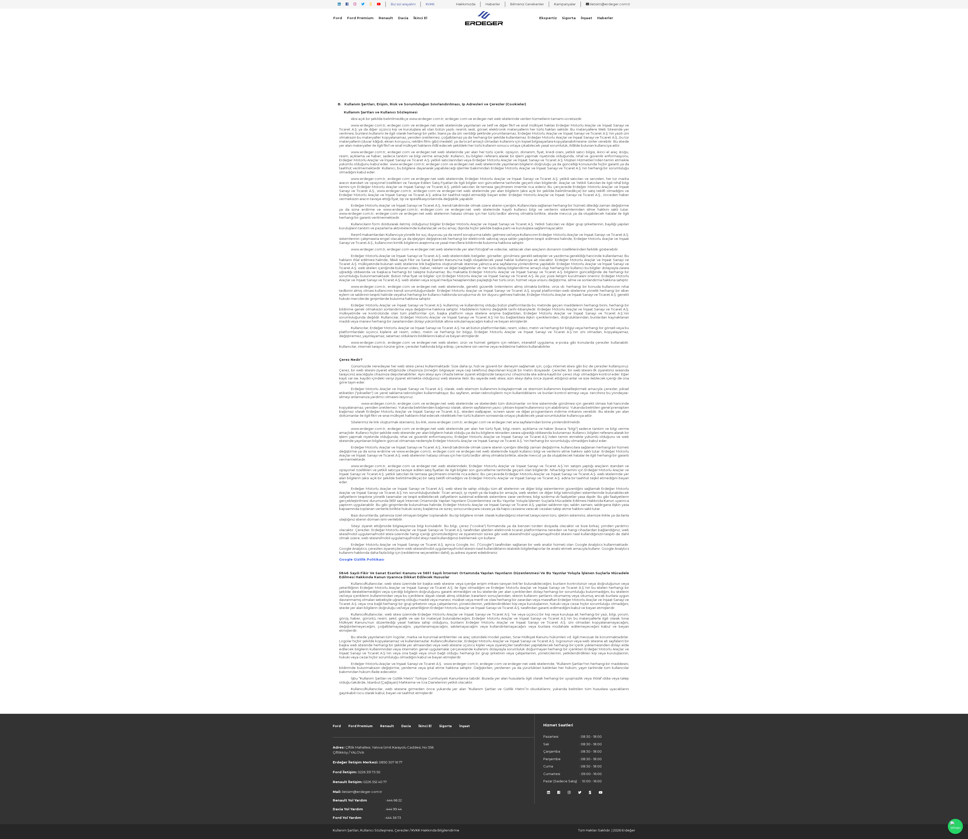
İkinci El (420, 18)
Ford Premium (360, 18)
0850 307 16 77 (390, 762)
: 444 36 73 (367, 818)
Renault (386, 18)
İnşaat (586, 18)
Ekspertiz (548, 18)
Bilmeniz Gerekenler (527, 4)
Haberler (493, 4)
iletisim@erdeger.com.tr (609, 4)
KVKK (430, 4)
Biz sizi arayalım (403, 4)
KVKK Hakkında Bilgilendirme (435, 830)
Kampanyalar (565, 4)
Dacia (403, 18)
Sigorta (569, 18)
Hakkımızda (465, 4)
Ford (337, 18)
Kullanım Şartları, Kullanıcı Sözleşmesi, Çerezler (371, 830)
